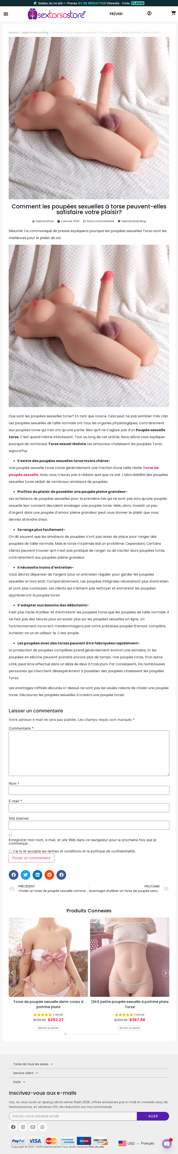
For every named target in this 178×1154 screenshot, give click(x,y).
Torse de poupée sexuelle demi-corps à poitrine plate (48, 1004)
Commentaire (21, 728)
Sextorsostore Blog (34, 32)
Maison (14, 32)
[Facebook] (13, 1127)
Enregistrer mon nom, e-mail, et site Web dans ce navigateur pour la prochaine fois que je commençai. (82, 841)
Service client (23, 1073)
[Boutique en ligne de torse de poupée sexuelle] (57, 13)
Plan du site (96, 1147)
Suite (17, 1082)
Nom (14, 783)
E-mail (15, 801)
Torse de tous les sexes (30, 1064)
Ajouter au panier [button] (48, 1027)
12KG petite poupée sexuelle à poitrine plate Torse (129, 1004)
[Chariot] (173, 12)
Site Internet (19, 818)
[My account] (149, 13)
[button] (5, 14)
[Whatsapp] (42, 1127)
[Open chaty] (167, 1144)
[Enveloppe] (32, 1127)
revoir (58, 1014)
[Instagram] (23, 1127)
